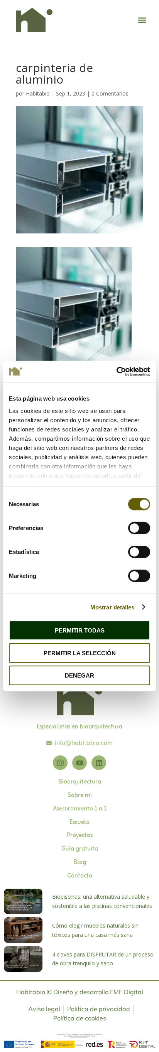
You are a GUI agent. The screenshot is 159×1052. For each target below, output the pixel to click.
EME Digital (126, 992)
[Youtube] (79, 762)
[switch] (139, 528)
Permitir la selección (80, 652)
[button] (141, 19)
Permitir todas (80, 630)
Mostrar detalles (112, 607)
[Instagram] (60, 762)
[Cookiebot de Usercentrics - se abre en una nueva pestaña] (116, 371)
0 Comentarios (110, 93)
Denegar (79, 675)
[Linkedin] (98, 762)
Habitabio (38, 93)
